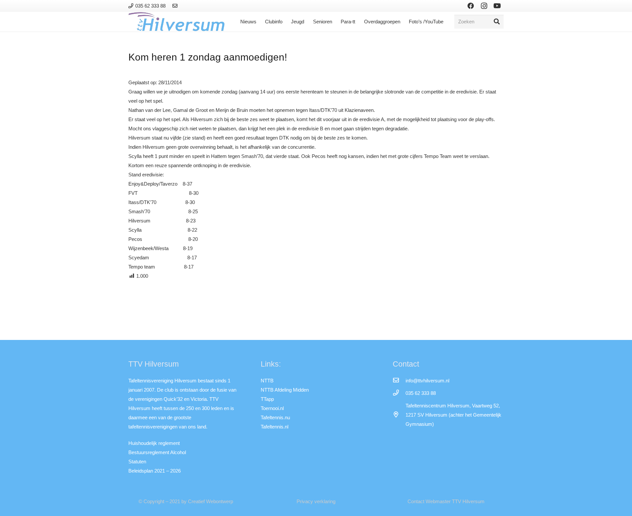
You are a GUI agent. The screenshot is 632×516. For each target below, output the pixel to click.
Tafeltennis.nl (274, 426)
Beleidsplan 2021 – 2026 (154, 471)
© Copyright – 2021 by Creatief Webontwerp (186, 501)
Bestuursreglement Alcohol (157, 452)
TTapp (267, 399)
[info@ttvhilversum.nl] (399, 380)
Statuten (137, 461)
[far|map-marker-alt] (399, 415)
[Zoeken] (497, 22)
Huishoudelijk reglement (154, 443)
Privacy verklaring (316, 501)
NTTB (267, 380)
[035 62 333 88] (399, 393)
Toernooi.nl (272, 408)
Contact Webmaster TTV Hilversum (446, 501)
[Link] (175, 6)
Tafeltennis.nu (275, 417)
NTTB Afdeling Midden (285, 390)
